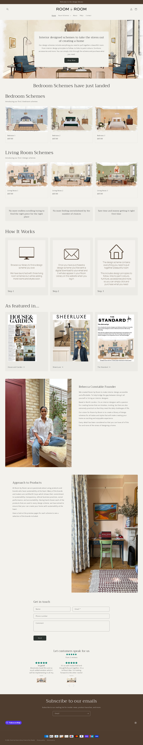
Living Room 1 (12, 191)
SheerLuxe (57, 367)
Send (40, 638)
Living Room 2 (57, 191)
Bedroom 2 (56, 136)
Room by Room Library (16, 740)
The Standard (103, 367)
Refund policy (51, 740)
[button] (7, 9)
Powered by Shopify (29, 740)
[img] (71, 654)
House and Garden (15, 367)
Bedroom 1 (11, 136)
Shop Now (71, 60)
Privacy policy (41, 740)
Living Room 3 (102, 191)
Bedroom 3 (101, 136)
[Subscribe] (88, 713)
